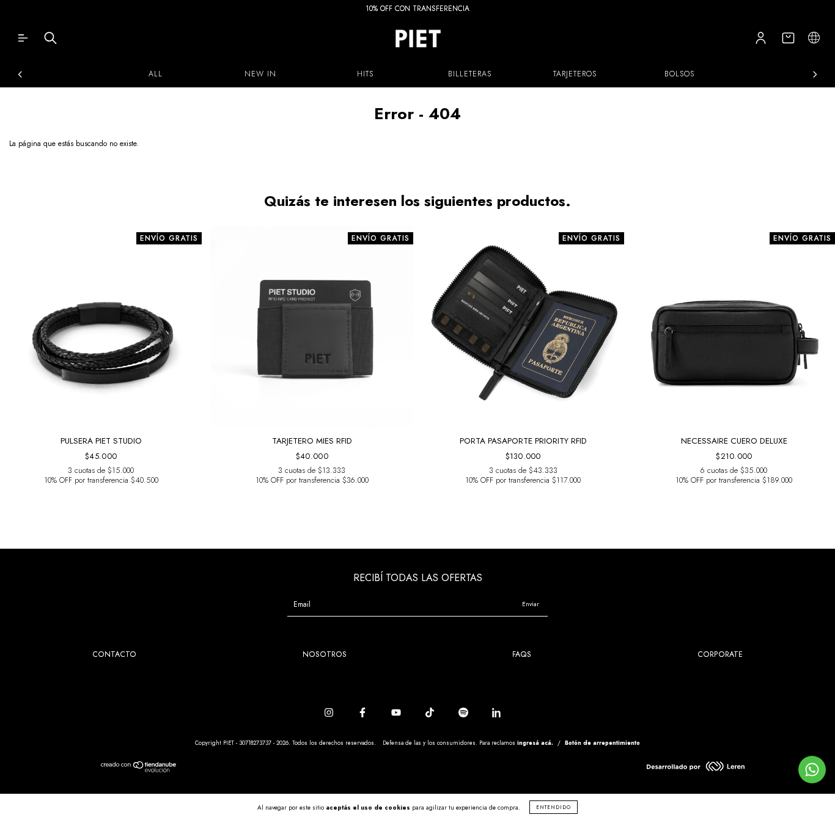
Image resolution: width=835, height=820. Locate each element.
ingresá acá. (535, 743)
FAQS (521, 654)
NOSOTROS (325, 654)
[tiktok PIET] (431, 712)
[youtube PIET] (397, 712)
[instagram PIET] (330, 712)
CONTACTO (114, 654)
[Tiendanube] (139, 769)
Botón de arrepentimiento (602, 742)
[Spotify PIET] (464, 712)
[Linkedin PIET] (497, 712)
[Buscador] (50, 40)
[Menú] (23, 40)
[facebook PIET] (363, 712)
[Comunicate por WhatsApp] (812, 769)
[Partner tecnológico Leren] (696, 768)
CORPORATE (720, 654)
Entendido (553, 807)
